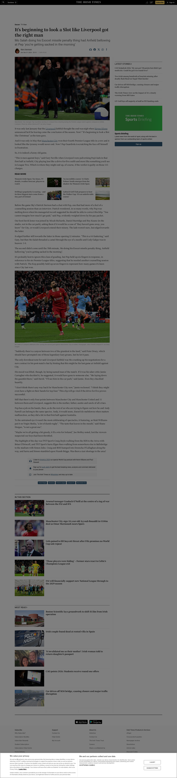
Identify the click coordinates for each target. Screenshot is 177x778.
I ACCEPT (152, 762)
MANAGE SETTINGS (152, 768)
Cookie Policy (23, 769)
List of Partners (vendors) (87, 765)
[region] (88, 765)
